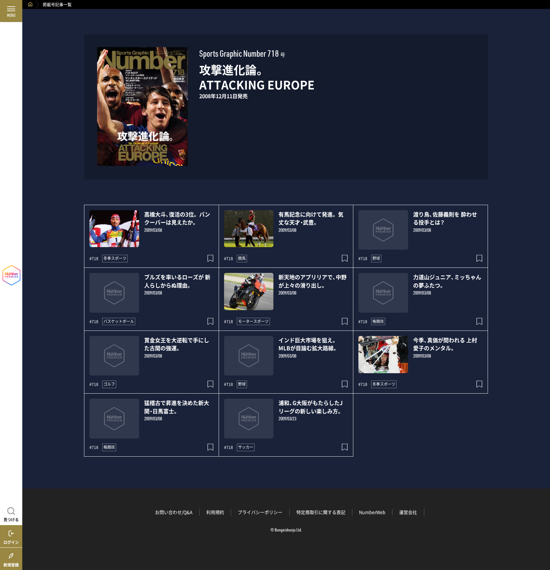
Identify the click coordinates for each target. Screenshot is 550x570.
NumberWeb (372, 512)
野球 (376, 258)
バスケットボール (118, 321)
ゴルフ (109, 384)
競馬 (242, 258)
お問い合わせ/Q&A (174, 512)
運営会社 (408, 512)
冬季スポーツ (114, 258)
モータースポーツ (253, 321)
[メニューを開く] (11, 11)
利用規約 (215, 512)
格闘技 (378, 321)
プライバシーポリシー (260, 512)
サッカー (245, 447)
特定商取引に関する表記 (320, 512)
